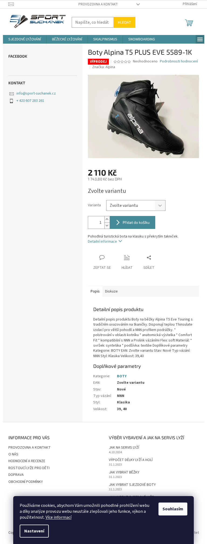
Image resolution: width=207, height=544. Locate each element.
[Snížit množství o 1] (107, 225)
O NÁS (13, 454)
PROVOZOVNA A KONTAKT (98, 4)
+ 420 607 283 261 (30, 100)
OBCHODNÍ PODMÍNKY (25, 481)
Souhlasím (173, 509)
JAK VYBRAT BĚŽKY (124, 472)
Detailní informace (102, 241)
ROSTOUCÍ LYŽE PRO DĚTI (29, 468)
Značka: (103, 67)
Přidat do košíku (136, 222)
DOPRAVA (16, 474)
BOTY (122, 376)
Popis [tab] (95, 291)
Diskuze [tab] (111, 291)
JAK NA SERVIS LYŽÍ (124, 447)
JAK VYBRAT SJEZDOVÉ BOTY (132, 484)
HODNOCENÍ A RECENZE (26, 461)
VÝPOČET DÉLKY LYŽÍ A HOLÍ (131, 460)
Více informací (58, 517)
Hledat (124, 22)
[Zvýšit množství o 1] (107, 219)
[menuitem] (24, 39)
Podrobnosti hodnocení (179, 61)
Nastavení (34, 531)
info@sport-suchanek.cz (36, 93)
